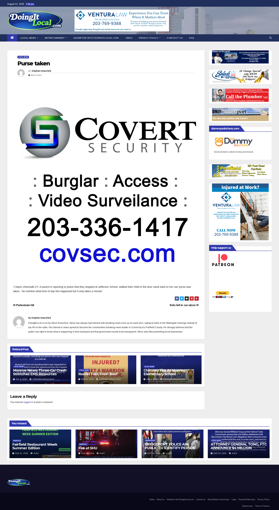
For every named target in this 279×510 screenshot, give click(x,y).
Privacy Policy (149, 38)
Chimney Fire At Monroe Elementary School (164, 372)
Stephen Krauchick (41, 71)
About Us (160, 499)
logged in (28, 402)
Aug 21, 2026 (21, 453)
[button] (270, 38)
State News (216, 440)
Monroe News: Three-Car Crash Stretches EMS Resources (39, 372)
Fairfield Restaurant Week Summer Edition (34, 446)
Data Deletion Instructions (218, 499)
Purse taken (33, 63)
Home (152, 499)
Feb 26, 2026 (87, 379)
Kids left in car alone (183, 305)
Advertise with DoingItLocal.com (96, 38)
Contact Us (175, 38)
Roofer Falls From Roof (98, 374)
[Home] (12, 38)
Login (234, 499)
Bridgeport (150, 440)
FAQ (191, 38)
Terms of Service (262, 506)
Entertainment (55, 38)
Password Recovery (246, 499)
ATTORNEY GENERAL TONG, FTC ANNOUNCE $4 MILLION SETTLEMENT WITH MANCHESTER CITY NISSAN (239, 449)
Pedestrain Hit (25, 305)
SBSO (129, 38)
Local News (28, 38)
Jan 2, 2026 (152, 379)
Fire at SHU (87, 448)
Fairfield (17, 440)
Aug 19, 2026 (87, 453)
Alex (36, 453)
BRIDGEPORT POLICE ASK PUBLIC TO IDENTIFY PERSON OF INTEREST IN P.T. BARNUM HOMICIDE (170, 449)
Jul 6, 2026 (21, 379)
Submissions (247, 506)
